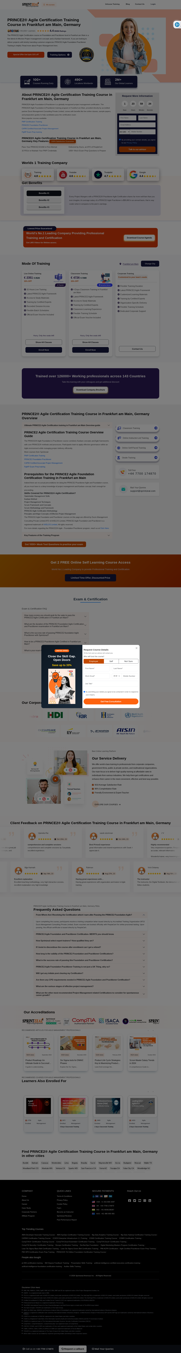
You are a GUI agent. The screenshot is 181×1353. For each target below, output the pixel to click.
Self (111, 661)
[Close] (136, 648)
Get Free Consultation (111, 701)
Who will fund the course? (94, 656)
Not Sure (128, 661)
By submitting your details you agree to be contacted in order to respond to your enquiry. (112, 693)
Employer (93, 661)
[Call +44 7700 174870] (177, 24)
